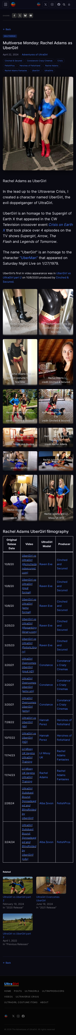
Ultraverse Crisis (27, 996)
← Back (7, 29)
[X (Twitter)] (45, 4)
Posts (18, 991)
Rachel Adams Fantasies (16, 70)
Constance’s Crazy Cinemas (64, 665)
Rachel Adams (51, 65)
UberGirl (36, 70)
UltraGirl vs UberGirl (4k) (29, 722)
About (44, 1002)
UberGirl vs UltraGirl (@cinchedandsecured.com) (29, 564)
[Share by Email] (30, 15)
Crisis (60, 60)
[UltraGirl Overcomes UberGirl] (51, 885)
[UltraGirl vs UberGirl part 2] (18, 885)
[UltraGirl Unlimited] (38, 4)
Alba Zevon (46, 803)
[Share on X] (19, 15)
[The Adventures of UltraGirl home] (22, 4)
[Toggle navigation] (5, 4)
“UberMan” (29, 258)
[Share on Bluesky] (25, 15)
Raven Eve (45, 564)
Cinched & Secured (13, 60)
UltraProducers (53, 991)
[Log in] (69, 4)
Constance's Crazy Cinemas (39, 60)
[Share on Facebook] (14, 15)
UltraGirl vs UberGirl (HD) (29, 738)
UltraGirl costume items (20, 1002)
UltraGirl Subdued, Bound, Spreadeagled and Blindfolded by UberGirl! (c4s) (29, 842)
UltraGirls (49, 70)
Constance (46, 665)
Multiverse (10, 36)
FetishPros (10, 65)
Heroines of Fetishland (30, 65)
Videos (8, 996)
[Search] (64, 4)
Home (7, 991)
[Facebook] (59, 4)
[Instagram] (52, 4)
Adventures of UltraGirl (35, 54)
